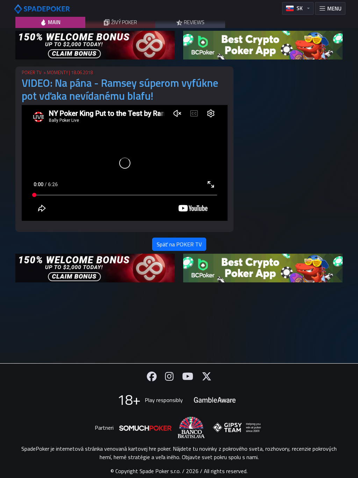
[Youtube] (187, 376)
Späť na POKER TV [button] (179, 244)
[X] (207, 376)
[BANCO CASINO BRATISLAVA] (191, 427)
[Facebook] (152, 376)
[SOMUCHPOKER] (145, 427)
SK (299, 8)
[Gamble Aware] (214, 400)
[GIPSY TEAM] (237, 427)
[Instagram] (169, 376)
